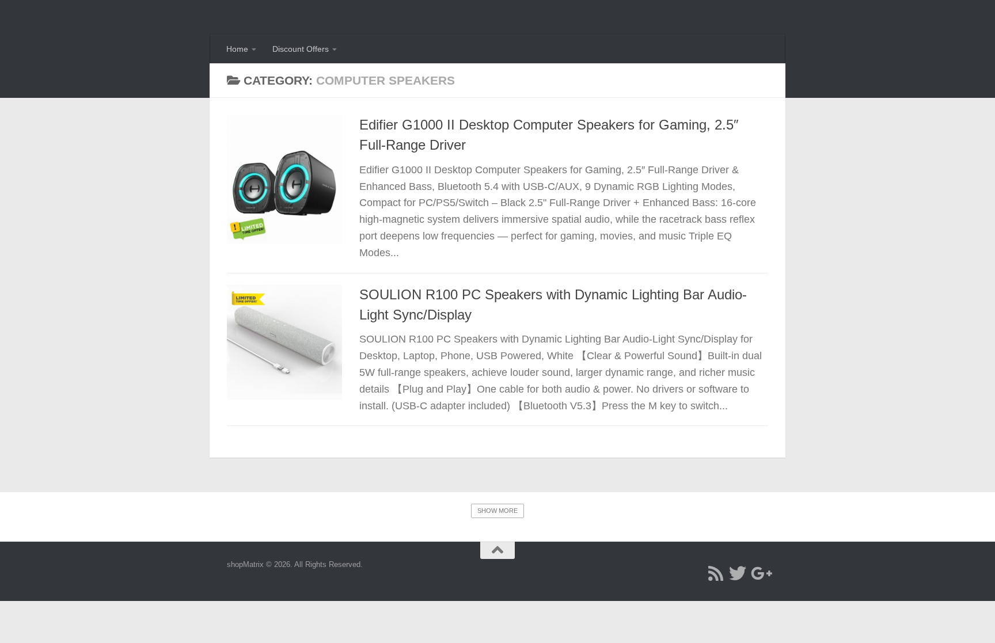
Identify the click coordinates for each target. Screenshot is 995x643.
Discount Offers (300, 49)
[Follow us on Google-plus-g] (759, 573)
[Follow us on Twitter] (737, 573)
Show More (497, 510)
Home (237, 49)
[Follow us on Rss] (715, 573)
